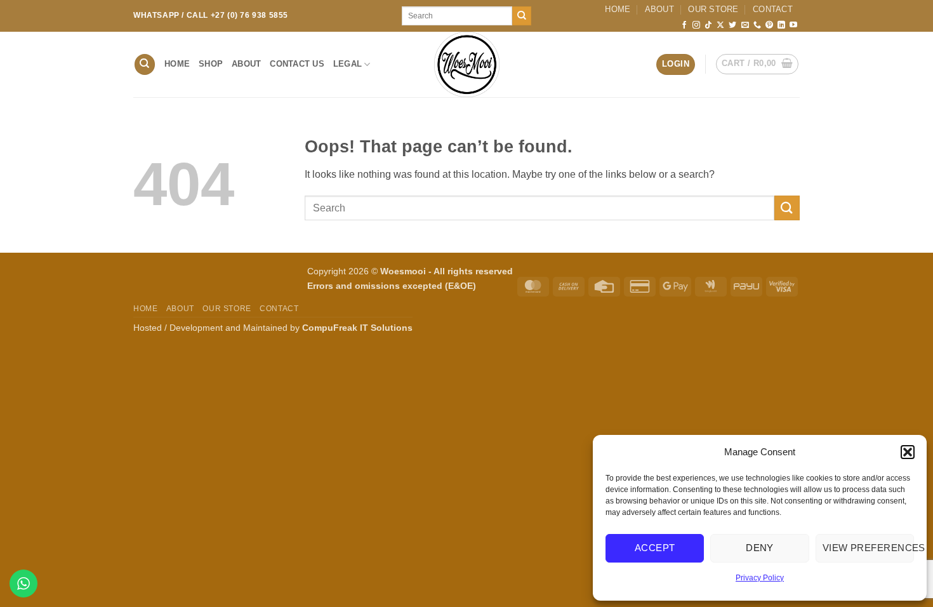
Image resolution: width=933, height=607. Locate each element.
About (659, 9)
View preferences (868, 547)
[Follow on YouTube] (793, 25)
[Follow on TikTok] (708, 25)
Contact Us (297, 64)
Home (617, 9)
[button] (907, 452)
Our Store (713, 9)
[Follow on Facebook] (684, 25)
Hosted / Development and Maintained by (273, 328)
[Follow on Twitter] (732, 25)
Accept (655, 547)
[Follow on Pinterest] (769, 25)
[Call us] (757, 25)
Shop (211, 64)
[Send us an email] (745, 25)
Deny (760, 547)
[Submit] (521, 15)
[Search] (145, 64)
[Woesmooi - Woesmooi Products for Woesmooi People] (466, 64)
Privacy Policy (760, 577)
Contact (773, 9)
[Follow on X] (720, 25)
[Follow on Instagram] (696, 25)
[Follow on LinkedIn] (781, 25)
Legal (347, 64)
